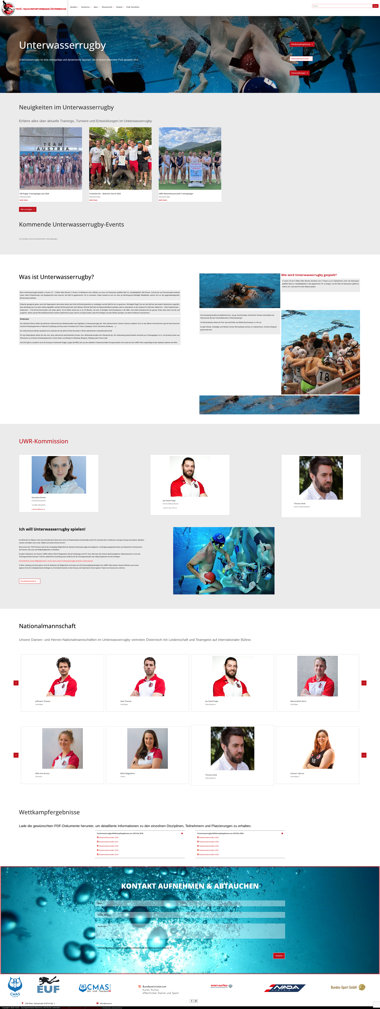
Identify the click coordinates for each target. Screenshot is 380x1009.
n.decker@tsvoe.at (38, 509)
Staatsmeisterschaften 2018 (107, 837)
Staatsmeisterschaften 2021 (208, 850)
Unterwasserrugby (25, 197)
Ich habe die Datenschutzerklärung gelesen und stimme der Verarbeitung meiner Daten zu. (134, 948)
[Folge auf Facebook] (191, 1001)
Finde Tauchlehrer (132, 7)
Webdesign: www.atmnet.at (112, 1008)
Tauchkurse (85, 7)
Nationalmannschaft (300, 59)
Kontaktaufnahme (28, 581)
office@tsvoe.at (106, 1003)
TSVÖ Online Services (94, 1008)
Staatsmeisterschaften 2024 (208, 837)
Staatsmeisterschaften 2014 (107, 854)
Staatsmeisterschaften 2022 (208, 846)
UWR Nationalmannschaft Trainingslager (176, 193)
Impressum (65, 1008)
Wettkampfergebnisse (300, 44)
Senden (279, 956)
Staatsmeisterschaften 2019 (208, 854)
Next (362, 683)
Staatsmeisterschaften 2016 (107, 846)
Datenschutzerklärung (77, 1008)
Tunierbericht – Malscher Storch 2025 (105, 193)
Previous (18, 683)
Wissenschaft (107, 7)
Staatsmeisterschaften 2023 (208, 842)
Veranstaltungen (298, 73)
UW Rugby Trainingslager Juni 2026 (34, 193)
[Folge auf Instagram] (196, 1001)
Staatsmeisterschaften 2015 (107, 850)
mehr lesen (24, 200)
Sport (96, 7)
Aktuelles (73, 7)
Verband (119, 7)
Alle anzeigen (26, 209)
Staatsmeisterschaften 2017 (107, 842)
